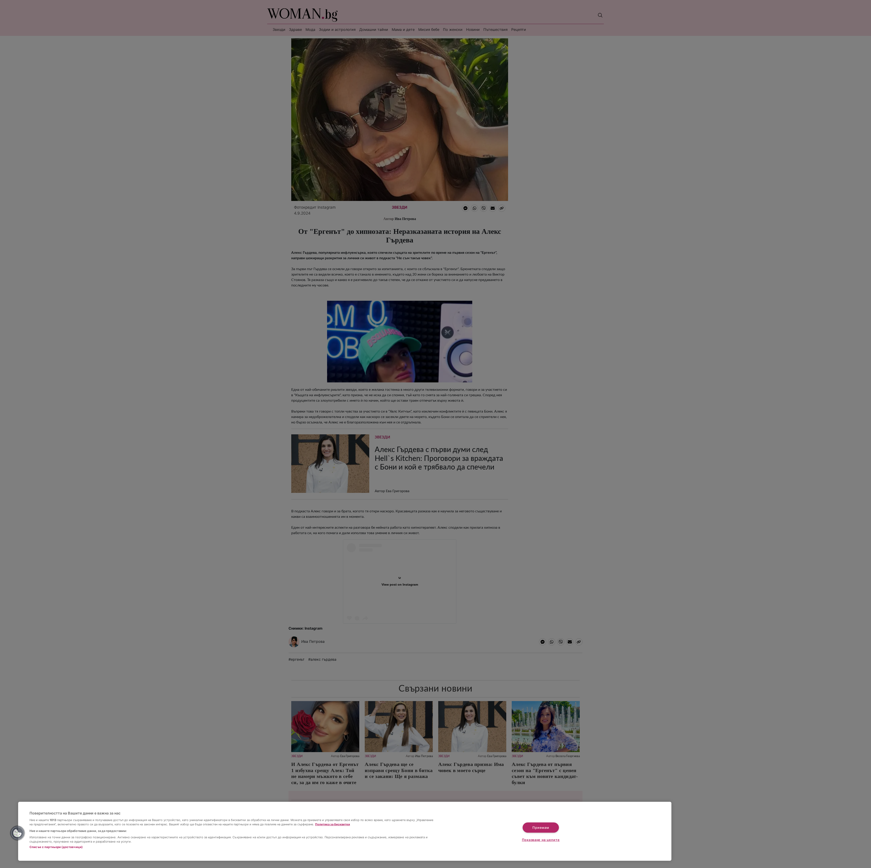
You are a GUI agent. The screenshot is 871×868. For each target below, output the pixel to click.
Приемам (540, 827)
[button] (17, 833)
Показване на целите (541, 840)
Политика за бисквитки (332, 824)
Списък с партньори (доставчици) (56, 847)
